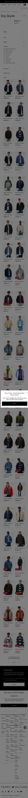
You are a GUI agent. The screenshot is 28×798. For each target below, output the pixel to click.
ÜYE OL (14, 403)
